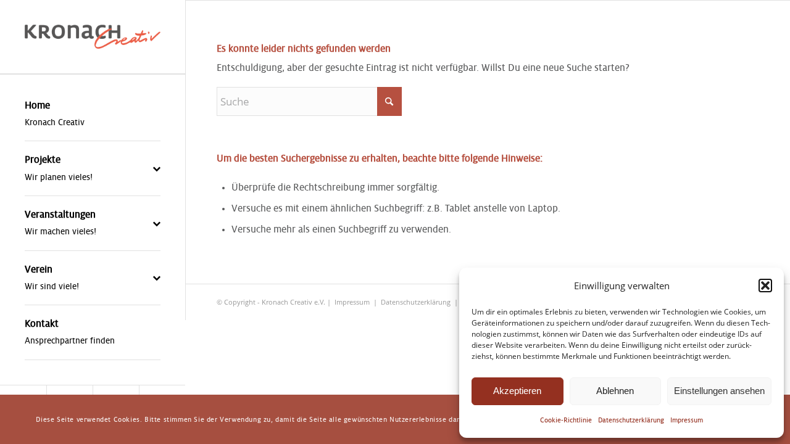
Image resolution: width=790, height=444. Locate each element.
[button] (765, 285)
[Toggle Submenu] (138, 168)
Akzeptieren (517, 390)
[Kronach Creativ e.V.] (92, 37)
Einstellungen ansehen (719, 390)
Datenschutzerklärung (631, 420)
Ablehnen (615, 390)
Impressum (686, 420)
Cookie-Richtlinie (566, 420)
